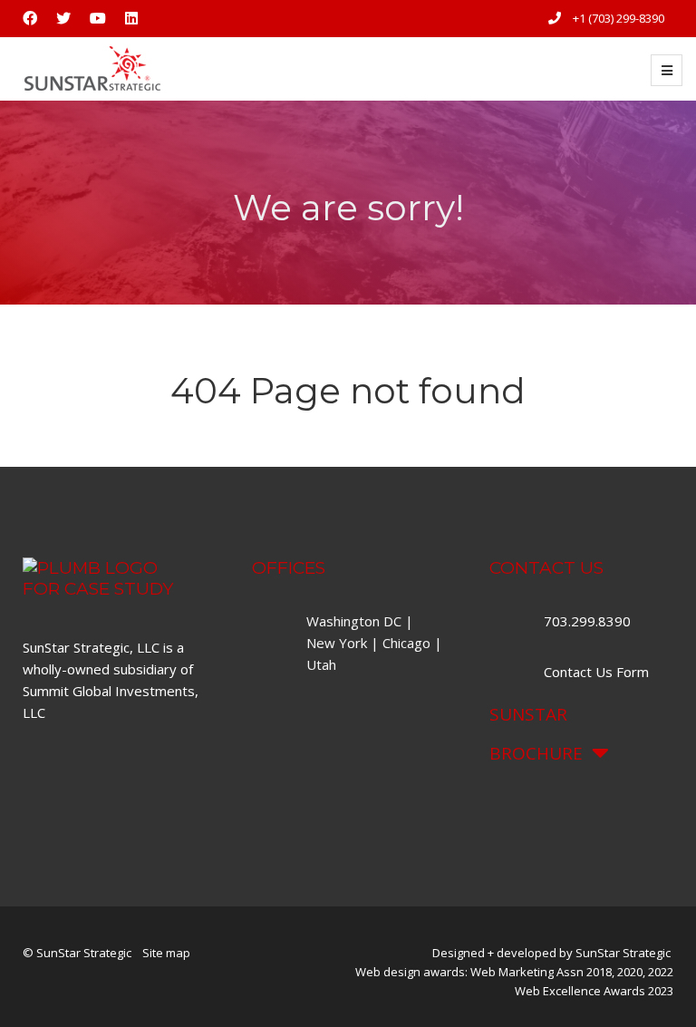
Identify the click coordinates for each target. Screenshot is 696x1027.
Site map (166, 953)
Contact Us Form (596, 672)
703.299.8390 (589, 621)
